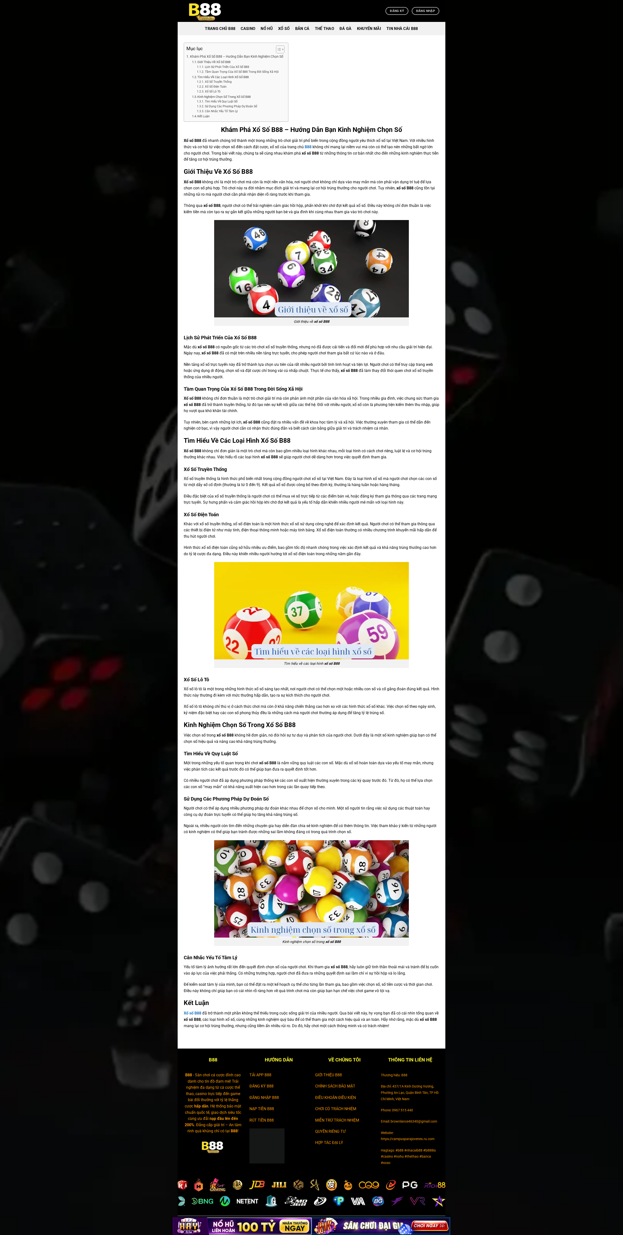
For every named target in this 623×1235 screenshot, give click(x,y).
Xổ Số (284, 28)
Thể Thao (324, 28)
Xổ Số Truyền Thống (218, 81)
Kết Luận (203, 116)
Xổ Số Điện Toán (215, 86)
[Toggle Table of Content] (277, 49)
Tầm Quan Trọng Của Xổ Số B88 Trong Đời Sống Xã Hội (241, 72)
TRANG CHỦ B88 (220, 28)
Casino (248, 28)
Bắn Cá (302, 28)
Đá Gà (345, 28)
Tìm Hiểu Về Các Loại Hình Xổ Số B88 (223, 77)
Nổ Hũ (267, 28)
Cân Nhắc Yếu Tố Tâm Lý (221, 111)
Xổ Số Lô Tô (212, 91)
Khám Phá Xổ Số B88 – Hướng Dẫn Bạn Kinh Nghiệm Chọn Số (236, 57)
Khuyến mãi (369, 28)
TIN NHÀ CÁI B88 (402, 28)
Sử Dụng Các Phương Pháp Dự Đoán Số (231, 106)
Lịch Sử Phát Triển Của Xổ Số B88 (227, 67)
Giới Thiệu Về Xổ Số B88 (213, 62)
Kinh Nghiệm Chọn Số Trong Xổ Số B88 (224, 97)
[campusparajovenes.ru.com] (208, 11)
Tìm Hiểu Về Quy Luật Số (221, 101)
